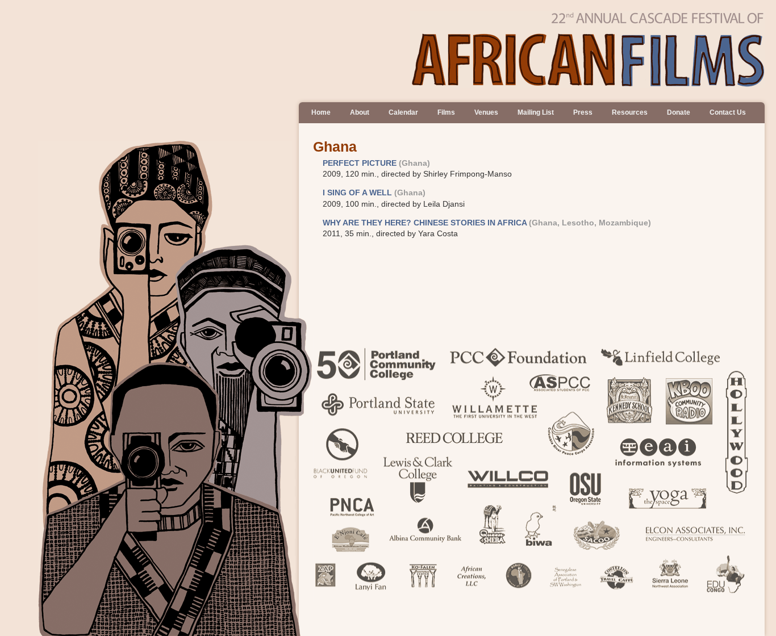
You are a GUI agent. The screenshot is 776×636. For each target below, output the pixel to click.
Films (446, 112)
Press (583, 112)
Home (321, 112)
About (359, 112)
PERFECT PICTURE (360, 163)
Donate (678, 112)
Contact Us (728, 112)
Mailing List (536, 112)
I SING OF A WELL (357, 193)
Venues (486, 112)
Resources (630, 112)
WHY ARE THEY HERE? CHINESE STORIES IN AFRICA (425, 223)
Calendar (403, 112)
